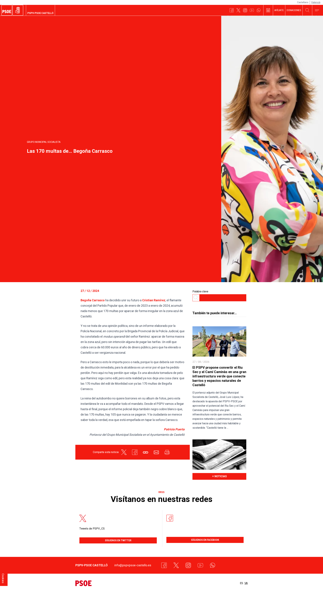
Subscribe (310, 584)
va (246, 583)
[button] (145, 452)
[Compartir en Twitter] (124, 452)
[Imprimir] (167, 452)
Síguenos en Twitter (118, 540)
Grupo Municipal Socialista (44, 142)
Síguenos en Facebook (205, 540)
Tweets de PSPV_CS (92, 528)
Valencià (315, 2)
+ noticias (219, 476)
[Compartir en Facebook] (135, 452)
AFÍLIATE (279, 10)
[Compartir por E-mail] (156, 452)
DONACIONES (294, 10)
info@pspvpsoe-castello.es (132, 565)
